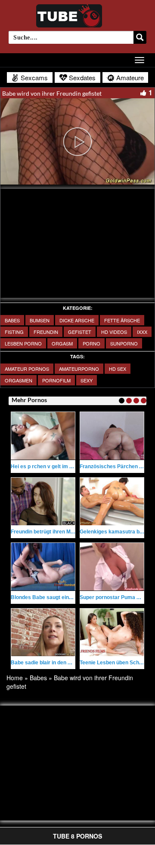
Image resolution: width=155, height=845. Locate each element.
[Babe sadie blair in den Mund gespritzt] (43, 632)
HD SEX (117, 368)
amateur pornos (27, 368)
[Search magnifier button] (139, 37)
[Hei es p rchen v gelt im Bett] (43, 436)
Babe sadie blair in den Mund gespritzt (57, 663)
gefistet (79, 331)
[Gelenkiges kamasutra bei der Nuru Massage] (112, 501)
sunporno (124, 343)
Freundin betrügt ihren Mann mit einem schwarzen (72, 532)
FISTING (14, 331)
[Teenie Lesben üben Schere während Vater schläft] (112, 632)
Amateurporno (79, 368)
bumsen (40, 320)
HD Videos (114, 331)
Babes (12, 320)
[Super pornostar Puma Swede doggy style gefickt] (112, 566)
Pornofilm (56, 380)
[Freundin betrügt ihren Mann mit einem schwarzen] (43, 501)
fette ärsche (122, 320)
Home (14, 677)
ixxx (142, 331)
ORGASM (62, 343)
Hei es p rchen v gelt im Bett (45, 466)
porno (91, 343)
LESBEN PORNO (23, 343)
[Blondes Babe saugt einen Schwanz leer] (43, 566)
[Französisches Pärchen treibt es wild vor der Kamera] (112, 436)
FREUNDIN (46, 331)
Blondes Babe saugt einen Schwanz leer (60, 597)
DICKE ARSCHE (76, 320)
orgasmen (18, 380)
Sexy (87, 380)
